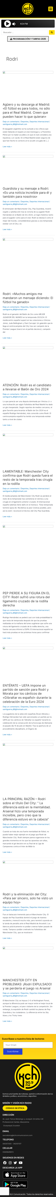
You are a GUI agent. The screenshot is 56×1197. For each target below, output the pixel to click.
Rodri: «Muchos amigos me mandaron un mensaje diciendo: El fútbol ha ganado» (28, 298)
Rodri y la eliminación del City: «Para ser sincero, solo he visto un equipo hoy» (28, 898)
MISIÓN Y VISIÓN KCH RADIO (17, 1103)
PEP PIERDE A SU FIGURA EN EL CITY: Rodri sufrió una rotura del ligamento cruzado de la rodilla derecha (26, 599)
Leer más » (7, 146)
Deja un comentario (11, 122)
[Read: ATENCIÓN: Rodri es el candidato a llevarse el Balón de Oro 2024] (28, 363)
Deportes (25, 122)
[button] (50, 9)
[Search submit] (52, 32)
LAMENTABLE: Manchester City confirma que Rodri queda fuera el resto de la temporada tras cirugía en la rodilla (28, 477)
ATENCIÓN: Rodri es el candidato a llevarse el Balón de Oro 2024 (27, 387)
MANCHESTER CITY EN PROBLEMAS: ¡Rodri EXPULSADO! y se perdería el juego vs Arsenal (27, 984)
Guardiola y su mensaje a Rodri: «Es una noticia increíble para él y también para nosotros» (27, 193)
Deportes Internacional (39, 122)
